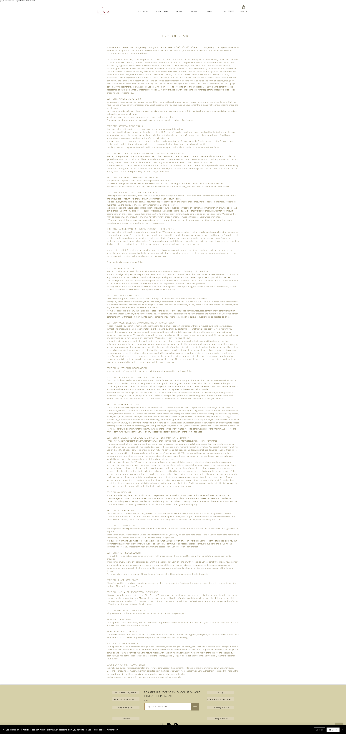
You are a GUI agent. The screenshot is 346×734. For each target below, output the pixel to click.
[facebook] (169, 725)
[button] (243, 11)
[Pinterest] (176, 725)
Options (319, 729)
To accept (333, 729)
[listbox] (243, 11)
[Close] (342, 730)
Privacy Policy (112, 729)
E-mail (146, 701)
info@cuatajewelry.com (175, 613)
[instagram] (161, 725)
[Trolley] (244, 7)
